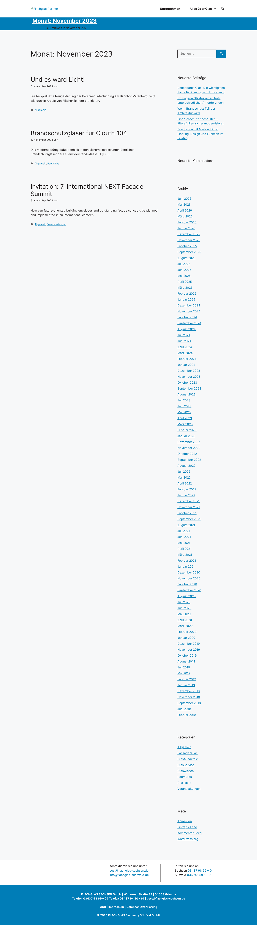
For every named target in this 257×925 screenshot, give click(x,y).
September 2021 (189, 519)
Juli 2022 (183, 471)
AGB (103, 907)
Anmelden (184, 821)
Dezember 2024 (188, 305)
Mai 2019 (183, 673)
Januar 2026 (186, 228)
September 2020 (189, 590)
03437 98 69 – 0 (200, 870)
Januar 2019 (186, 685)
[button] (222, 8)
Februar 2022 (186, 489)
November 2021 (188, 507)
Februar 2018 (186, 715)
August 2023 (186, 394)
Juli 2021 (183, 531)
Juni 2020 (184, 608)
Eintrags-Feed (187, 827)
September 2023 (189, 388)
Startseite (39, 28)
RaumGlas (53, 163)
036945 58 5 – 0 (199, 875)
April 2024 (184, 347)
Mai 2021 (183, 543)
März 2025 (184, 287)
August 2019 (186, 661)
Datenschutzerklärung (141, 907)
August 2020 (186, 596)
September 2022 (189, 459)
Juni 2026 (184, 198)
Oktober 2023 (187, 382)
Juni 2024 (184, 341)
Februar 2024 (187, 359)
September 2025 (189, 252)
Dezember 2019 (188, 643)
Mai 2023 (184, 412)
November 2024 (188, 311)
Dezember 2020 (188, 572)
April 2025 (184, 281)
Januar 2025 (186, 299)
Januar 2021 (186, 566)
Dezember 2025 (188, 234)
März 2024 (185, 353)
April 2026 (184, 210)
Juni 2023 (184, 406)
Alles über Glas (201, 8)
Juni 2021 (184, 537)
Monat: (64, 20)
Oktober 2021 (187, 513)
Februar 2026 (187, 222)
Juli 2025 (183, 264)
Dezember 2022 (188, 442)
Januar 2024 (186, 365)
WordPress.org (187, 839)
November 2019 (188, 649)
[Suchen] (221, 54)
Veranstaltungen (56, 224)
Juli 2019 (183, 667)
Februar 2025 (186, 293)
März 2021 (184, 554)
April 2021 (184, 548)
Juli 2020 (183, 602)
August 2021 (186, 525)
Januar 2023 (186, 436)
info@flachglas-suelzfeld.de (129, 875)
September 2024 (189, 323)
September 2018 (189, 703)
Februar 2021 (186, 560)
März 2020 (185, 626)
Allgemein (40, 109)
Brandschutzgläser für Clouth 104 (79, 133)
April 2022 (184, 483)
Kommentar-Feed (189, 833)
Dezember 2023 (188, 370)
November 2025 (188, 240)
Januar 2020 (186, 637)
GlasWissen (185, 771)
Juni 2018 (184, 709)
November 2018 (188, 697)
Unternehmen (170, 8)
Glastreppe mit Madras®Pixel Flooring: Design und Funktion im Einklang (200, 134)
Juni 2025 (184, 270)
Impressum (116, 907)
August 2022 (186, 465)
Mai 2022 (184, 477)
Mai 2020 (184, 614)
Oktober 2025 (187, 246)
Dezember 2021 (188, 501)
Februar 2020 (187, 632)
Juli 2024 (183, 335)
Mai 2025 (184, 276)
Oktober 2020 (187, 584)
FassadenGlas (187, 753)
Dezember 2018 (188, 691)
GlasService (185, 765)
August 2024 (186, 329)
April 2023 (184, 418)
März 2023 (185, 424)
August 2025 (186, 258)
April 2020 (184, 620)
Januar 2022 (186, 495)
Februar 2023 (187, 430)
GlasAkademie (187, 759)
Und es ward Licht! (58, 79)
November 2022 (188, 448)
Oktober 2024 (187, 317)
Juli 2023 (183, 400)
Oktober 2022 (187, 454)
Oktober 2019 (187, 655)
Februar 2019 (186, 679)
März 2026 (185, 216)
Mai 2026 (184, 204)
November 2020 (188, 578)
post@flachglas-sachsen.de (129, 870)
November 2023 (188, 376)
